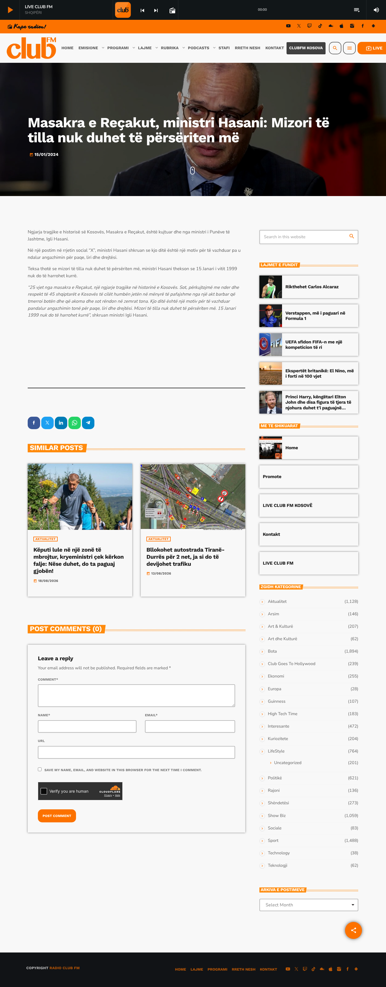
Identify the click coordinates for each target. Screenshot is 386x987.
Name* (44, 715)
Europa (274, 689)
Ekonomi (276, 676)
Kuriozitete (278, 739)
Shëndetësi (278, 803)
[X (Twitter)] (299, 27)
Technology (279, 853)
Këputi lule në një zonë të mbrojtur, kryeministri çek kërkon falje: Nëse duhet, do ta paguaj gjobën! (78, 560)
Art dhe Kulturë (282, 639)
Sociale (274, 828)
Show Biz (277, 816)
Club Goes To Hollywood (291, 664)
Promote (272, 476)
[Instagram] (352, 27)
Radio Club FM (64, 968)
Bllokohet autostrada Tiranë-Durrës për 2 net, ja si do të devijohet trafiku (185, 556)
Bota (272, 651)
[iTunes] (341, 27)
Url (41, 741)
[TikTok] (320, 27)
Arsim (273, 614)
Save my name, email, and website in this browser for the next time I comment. (123, 770)
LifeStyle (276, 751)
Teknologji (277, 865)
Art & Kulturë (280, 626)
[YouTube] (288, 27)
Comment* (48, 679)
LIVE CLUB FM (278, 563)
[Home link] (32, 48)
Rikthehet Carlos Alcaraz (312, 286)
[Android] (373, 27)
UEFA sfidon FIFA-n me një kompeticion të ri (313, 344)
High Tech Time (283, 714)
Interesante (278, 726)
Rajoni (274, 791)
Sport (273, 841)
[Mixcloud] (331, 27)
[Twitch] (310, 27)
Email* (151, 715)
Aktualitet (45, 539)
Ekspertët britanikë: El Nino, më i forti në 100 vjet (319, 373)
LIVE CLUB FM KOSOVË (287, 505)
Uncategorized (288, 763)
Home (291, 447)
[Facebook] (363, 27)
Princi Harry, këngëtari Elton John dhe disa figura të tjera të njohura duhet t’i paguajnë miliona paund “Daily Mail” (318, 405)
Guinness (276, 701)
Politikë (275, 778)
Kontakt (271, 534)
